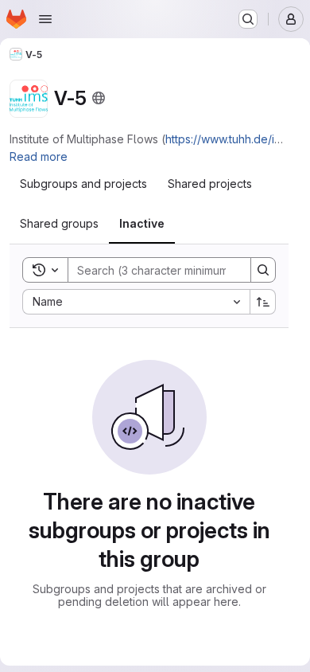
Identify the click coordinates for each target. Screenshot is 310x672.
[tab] (83, 184)
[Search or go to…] (248, 19)
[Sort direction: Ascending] (263, 302)
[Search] (263, 270)
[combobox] (136, 302)
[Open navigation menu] (45, 19)
